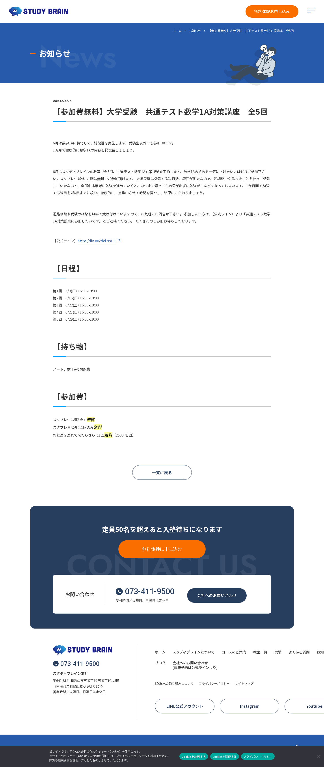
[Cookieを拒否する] (318, 756)
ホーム (177, 30)
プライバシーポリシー (258, 756)
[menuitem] (160, 652)
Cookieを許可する (194, 756)
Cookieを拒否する (224, 756)
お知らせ (195, 30)
